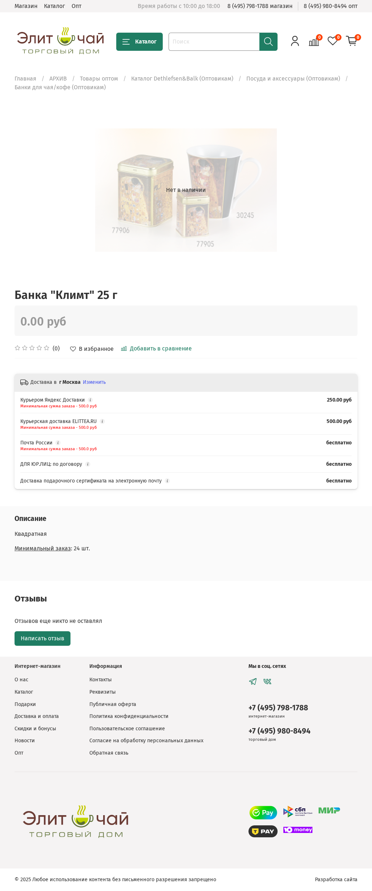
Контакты (100, 680)
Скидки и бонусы (35, 729)
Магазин (26, 6)
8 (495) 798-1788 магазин (259, 6)
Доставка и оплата (37, 716)
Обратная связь (108, 753)
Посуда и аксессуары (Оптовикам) (293, 78)
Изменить (94, 382)
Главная (25, 78)
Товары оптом (99, 78)
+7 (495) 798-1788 (278, 708)
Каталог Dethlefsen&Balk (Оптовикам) (182, 78)
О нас (21, 680)
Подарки (25, 704)
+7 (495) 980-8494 (279, 731)
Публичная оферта (112, 704)
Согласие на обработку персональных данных (146, 741)
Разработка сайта (336, 879)
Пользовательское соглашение (127, 729)
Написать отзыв (42, 638)
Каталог (54, 6)
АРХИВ (58, 78)
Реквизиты (102, 692)
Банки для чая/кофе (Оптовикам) (60, 87)
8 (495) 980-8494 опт (330, 6)
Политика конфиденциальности (129, 716)
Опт (76, 6)
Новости (25, 741)
